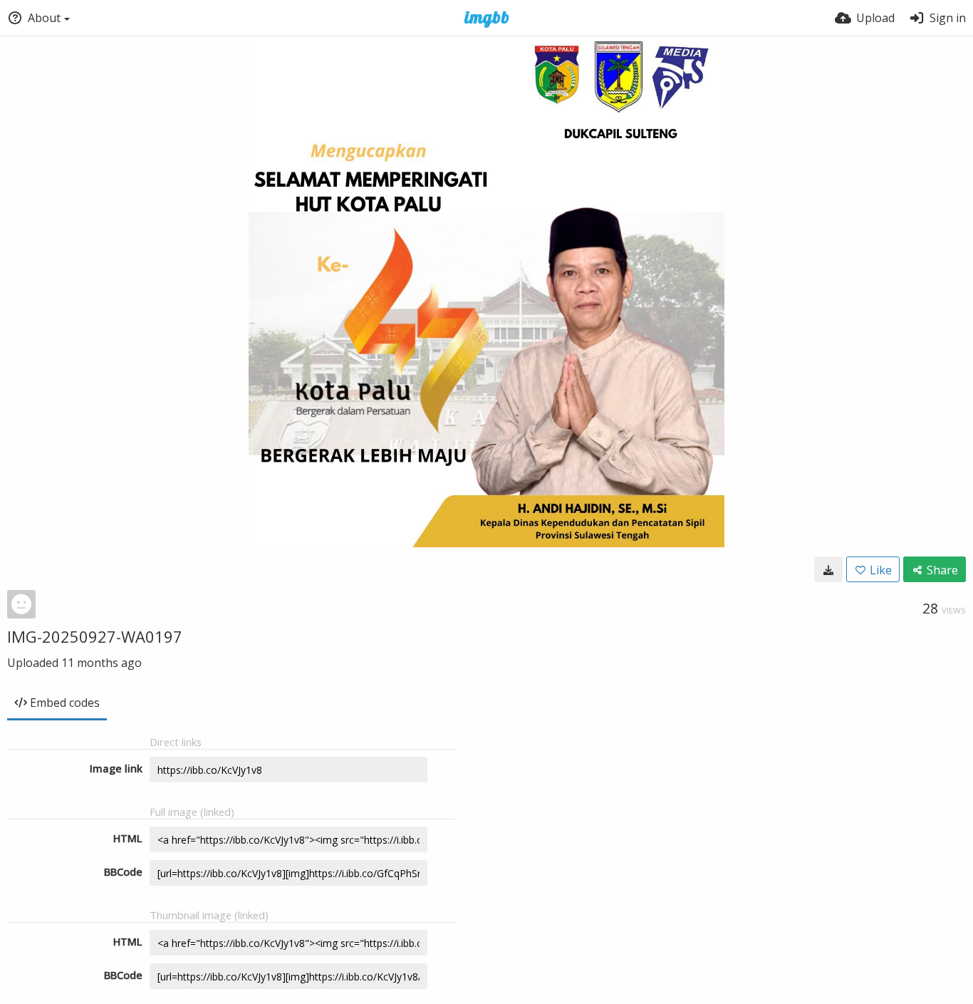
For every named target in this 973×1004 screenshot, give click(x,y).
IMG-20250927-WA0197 (94, 636)
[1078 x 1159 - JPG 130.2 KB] (828, 569)
